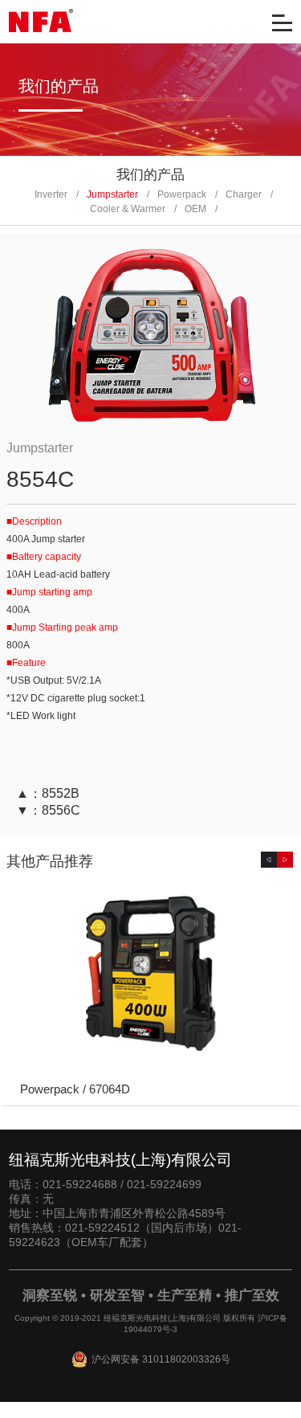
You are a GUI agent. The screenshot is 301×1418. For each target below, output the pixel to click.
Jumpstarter (112, 194)
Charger (244, 194)
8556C (61, 810)
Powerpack (181, 194)
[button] (269, 860)
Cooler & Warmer (127, 209)
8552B (60, 793)
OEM (195, 209)
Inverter (51, 194)
